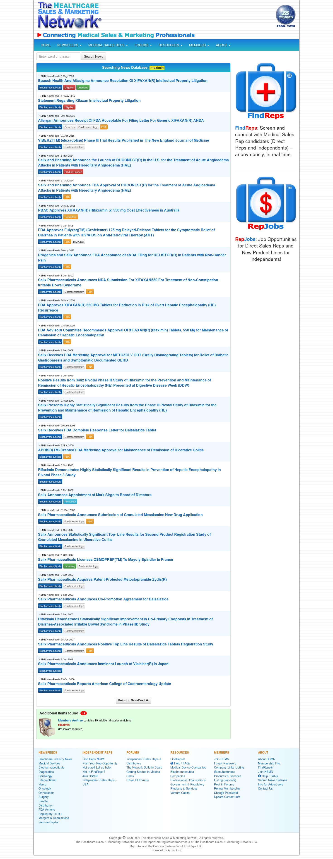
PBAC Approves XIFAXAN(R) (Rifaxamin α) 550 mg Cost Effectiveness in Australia (108, 210)
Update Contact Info (227, 797)
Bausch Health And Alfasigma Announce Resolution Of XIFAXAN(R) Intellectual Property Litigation (123, 80)
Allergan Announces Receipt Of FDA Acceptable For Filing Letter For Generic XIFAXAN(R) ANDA (121, 120)
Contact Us (265, 788)
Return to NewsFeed (132, 700)
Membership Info (269, 763)
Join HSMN (89, 776)
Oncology (45, 788)
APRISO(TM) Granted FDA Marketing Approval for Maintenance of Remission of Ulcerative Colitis (121, 449)
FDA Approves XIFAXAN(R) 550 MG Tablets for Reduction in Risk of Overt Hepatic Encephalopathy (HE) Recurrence (127, 307)
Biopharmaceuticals (51, 767)
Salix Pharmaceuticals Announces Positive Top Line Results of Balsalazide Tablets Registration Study (125, 644)
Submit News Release (272, 780)
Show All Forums (137, 780)
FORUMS (142, 45)
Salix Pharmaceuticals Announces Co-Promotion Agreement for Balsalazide (103, 599)
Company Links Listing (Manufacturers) (229, 769)
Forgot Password (225, 763)
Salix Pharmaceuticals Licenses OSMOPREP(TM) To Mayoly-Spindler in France (105, 559)
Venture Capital (48, 822)
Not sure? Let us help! (96, 767)
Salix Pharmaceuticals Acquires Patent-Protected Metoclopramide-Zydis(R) (102, 579)
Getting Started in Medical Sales (143, 773)
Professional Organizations (188, 780)
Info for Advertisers (270, 784)
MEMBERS (198, 45)
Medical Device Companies (188, 767)
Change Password (226, 792)
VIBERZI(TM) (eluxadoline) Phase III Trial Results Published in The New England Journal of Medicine (123, 140)
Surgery (44, 797)
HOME (46, 45)
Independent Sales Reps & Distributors (144, 761)
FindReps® (177, 759)
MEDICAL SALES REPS (106, 45)
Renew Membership (227, 788)
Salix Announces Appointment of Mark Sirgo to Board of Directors (95, 494)
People (43, 801)
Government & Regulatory (187, 784)
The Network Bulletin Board (144, 767)
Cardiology (45, 776)
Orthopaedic (46, 792)
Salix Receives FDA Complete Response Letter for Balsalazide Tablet (97, 430)
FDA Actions (47, 809)
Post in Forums (224, 784)
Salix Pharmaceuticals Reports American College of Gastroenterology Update (104, 683)
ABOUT (222, 45)
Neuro (42, 784)
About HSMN (266, 759)
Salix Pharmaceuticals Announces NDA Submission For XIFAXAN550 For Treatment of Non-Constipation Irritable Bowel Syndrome (128, 282)
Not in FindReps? (93, 771)
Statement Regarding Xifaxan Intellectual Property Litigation (89, 100)
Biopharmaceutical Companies (182, 773)
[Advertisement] (188, 16)
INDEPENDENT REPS (97, 752)
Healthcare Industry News (55, 759)
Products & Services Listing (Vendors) (227, 778)
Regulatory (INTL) (50, 813)
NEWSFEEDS (68, 45)
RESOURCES (169, 45)
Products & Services (184, 788)
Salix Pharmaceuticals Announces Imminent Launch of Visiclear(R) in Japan (103, 663)
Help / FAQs (181, 763)
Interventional (47, 780)
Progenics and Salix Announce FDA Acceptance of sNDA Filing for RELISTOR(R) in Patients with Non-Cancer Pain (132, 257)
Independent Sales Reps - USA (99, 782)
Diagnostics (46, 771)
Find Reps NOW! (93, 759)
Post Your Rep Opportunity (100, 763)
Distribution (46, 805)
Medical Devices (49, 763)
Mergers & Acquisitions (54, 818)
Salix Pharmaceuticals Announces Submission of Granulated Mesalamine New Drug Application (120, 514)
